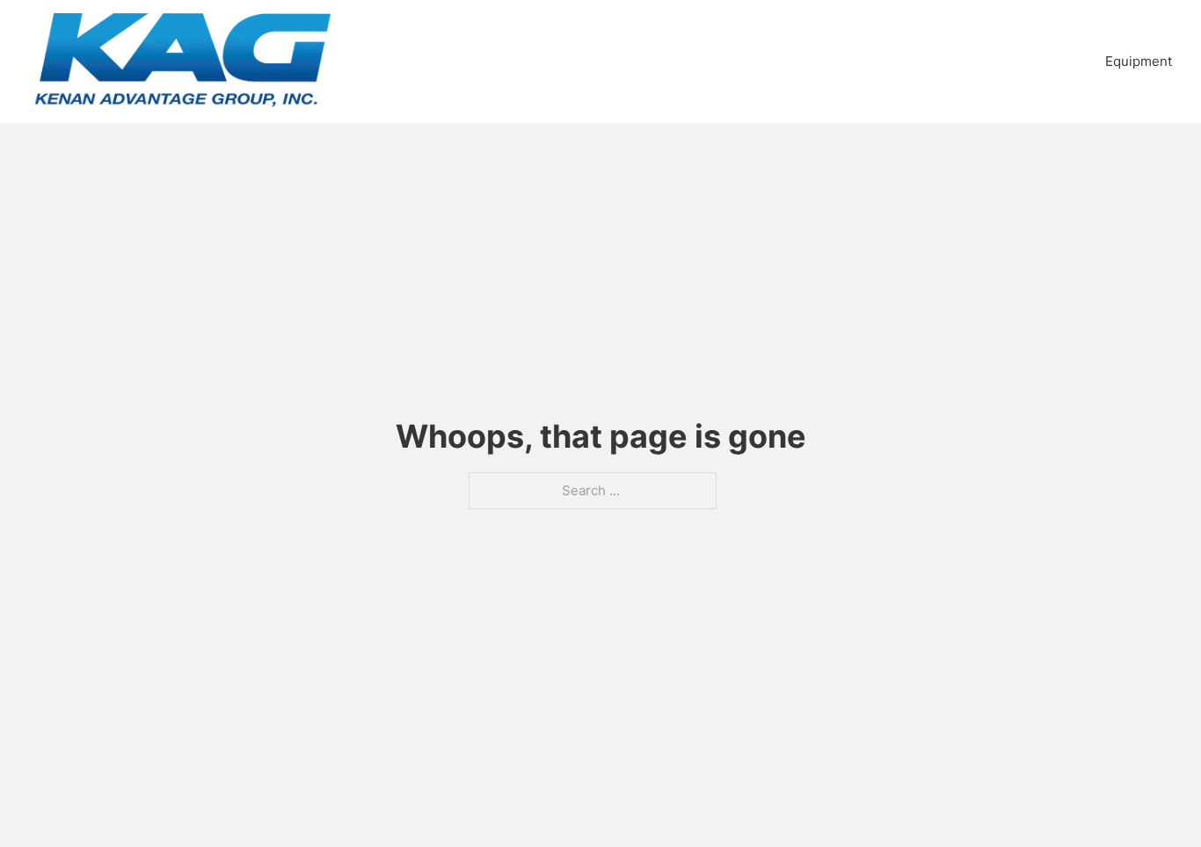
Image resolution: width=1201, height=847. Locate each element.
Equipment (1138, 61)
